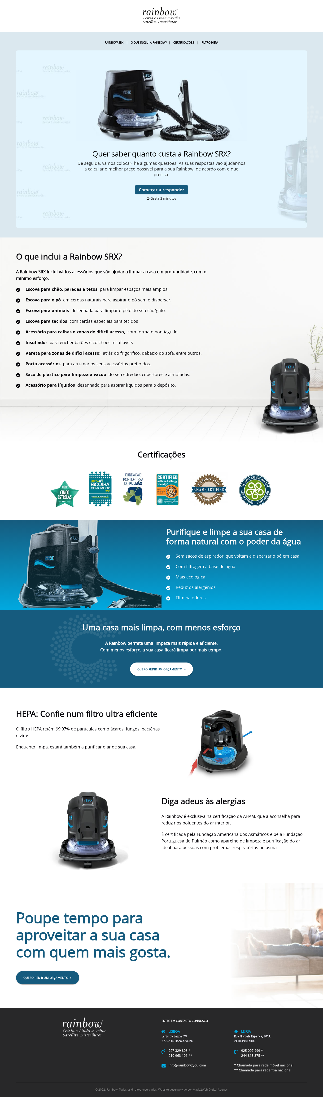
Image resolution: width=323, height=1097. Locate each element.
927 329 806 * (179, 1050)
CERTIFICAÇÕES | (184, 42)
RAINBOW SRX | (116, 42)
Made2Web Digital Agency (210, 1089)
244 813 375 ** (253, 1055)
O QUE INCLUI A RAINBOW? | (149, 42)
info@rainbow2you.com (187, 1065)
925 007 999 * (252, 1050)
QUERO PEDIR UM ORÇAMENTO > (161, 669)
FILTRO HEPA (208, 42)
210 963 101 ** (180, 1055)
